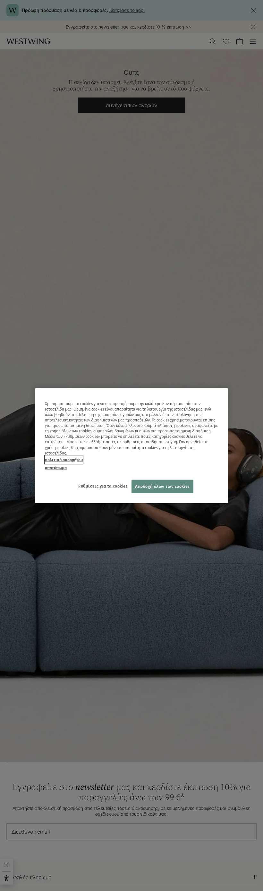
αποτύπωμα (56, 467)
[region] (131, 445)
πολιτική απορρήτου (64, 459)
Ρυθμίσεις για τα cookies (103, 485)
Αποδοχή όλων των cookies (162, 486)
